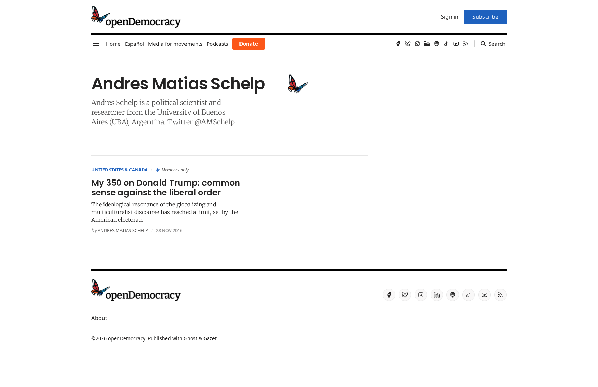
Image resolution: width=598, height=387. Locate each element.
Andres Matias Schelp (123, 230)
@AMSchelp (214, 121)
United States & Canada (119, 170)
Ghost (190, 338)
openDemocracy (126, 338)
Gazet (210, 338)
